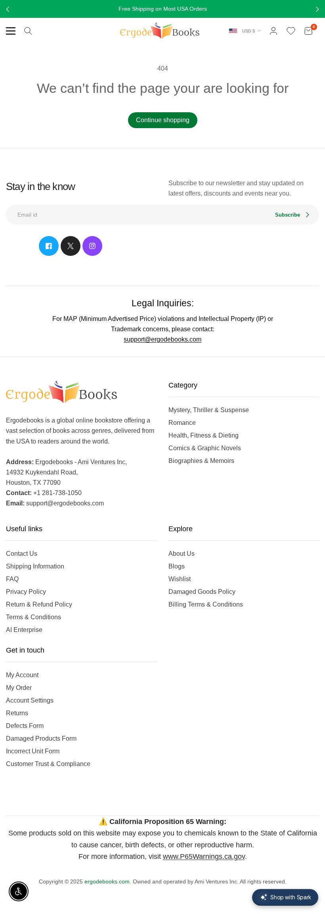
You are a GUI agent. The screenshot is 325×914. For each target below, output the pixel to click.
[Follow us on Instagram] (92, 246)
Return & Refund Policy (39, 604)
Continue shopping (162, 120)
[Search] (28, 31)
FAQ (12, 579)
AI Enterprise (24, 629)
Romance (182, 422)
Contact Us (21, 553)
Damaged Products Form (41, 738)
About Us (181, 553)
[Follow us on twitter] (70, 246)
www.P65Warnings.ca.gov (204, 856)
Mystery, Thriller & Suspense (208, 410)
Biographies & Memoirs (201, 460)
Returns (17, 713)
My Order (19, 687)
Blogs (176, 566)
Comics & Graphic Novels (204, 448)
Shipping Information (35, 566)
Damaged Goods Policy (201, 591)
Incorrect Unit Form (32, 751)
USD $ (248, 31)
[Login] (273, 31)
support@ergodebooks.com (162, 339)
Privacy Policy (26, 591)
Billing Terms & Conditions (205, 604)
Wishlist (179, 579)
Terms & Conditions (33, 617)
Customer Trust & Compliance (48, 763)
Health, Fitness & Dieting (203, 435)
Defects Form (25, 725)
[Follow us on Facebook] (49, 246)
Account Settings (30, 700)
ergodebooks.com (107, 881)
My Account (22, 675)
